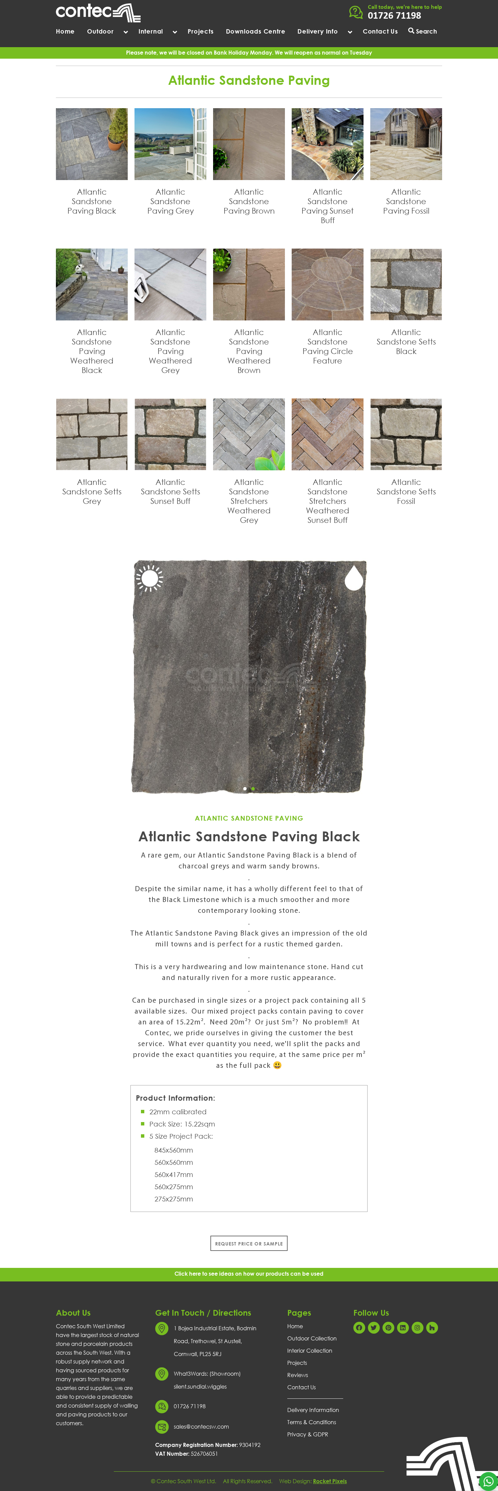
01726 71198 (394, 16)
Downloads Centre (256, 31)
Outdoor (100, 31)
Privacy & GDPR (307, 1434)
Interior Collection (309, 1350)
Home (65, 31)
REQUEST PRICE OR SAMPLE (249, 1244)
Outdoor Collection (312, 1338)
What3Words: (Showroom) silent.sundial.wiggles (207, 1380)
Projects (200, 31)
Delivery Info (317, 31)
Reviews (297, 1375)
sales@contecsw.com (201, 1426)
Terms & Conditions (311, 1422)
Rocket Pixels (330, 1481)
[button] (245, 788)
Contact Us (380, 31)
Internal (151, 31)
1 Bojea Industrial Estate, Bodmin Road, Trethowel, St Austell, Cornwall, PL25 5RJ (215, 1341)
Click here (187, 1273)
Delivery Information (313, 1410)
